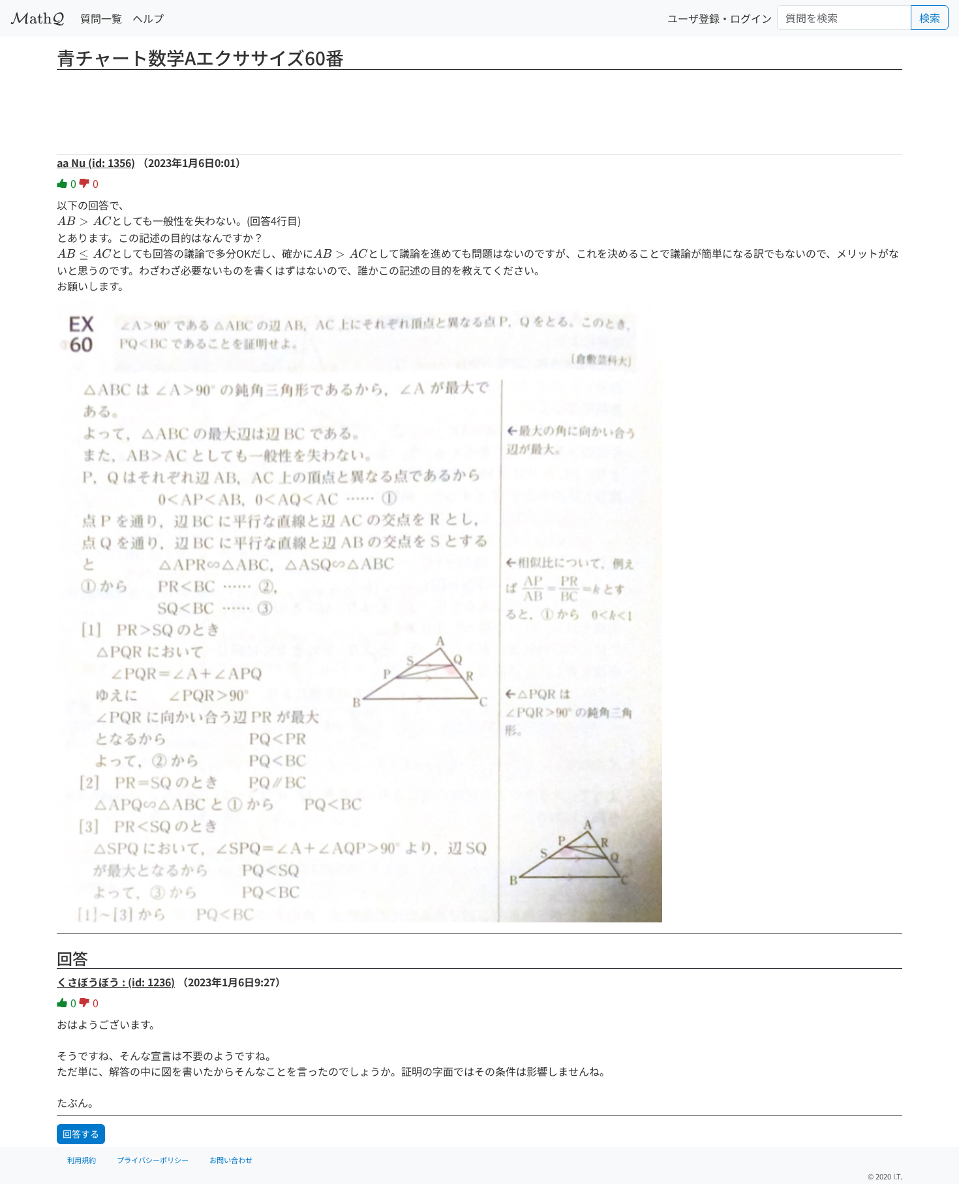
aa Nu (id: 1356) (96, 162)
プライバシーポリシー (153, 1160)
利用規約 (81, 1160)
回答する (81, 1133)
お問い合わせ (230, 1160)
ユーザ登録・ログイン (719, 18)
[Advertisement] (479, 107)
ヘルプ (148, 18)
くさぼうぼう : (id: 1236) (116, 982)
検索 (929, 17)
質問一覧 (101, 18)
